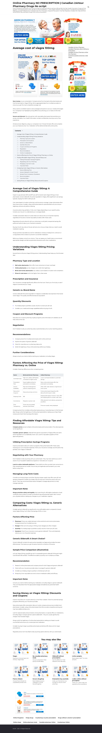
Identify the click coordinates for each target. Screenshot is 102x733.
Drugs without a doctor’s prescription (69, 717)
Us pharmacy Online (64, 722)
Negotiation (23, 149)
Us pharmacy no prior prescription (45, 717)
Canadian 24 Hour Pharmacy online (78, 52)
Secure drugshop (38, 679)
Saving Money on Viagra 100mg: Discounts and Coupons (32, 180)
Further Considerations (26, 153)
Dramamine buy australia (60, 679)
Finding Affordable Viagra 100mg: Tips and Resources (31, 157)
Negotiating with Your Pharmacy (28, 161)
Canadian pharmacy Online (47, 722)
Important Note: (24, 165)
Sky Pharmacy (72, 54)
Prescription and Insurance (27, 140)
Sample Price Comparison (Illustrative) (30, 174)
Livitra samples (77, 656)
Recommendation (24, 176)
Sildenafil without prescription (58, 657)
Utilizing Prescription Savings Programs (30, 159)
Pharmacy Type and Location (27, 138)
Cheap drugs (29, 717)
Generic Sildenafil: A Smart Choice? (29, 172)
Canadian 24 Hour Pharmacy (76, 47)
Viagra (15, 656)
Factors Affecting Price (26, 170)
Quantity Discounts (25, 144)
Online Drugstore (18, 717)
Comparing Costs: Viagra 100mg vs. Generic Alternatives (32, 168)
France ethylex (17, 679)
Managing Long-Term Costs (27, 163)
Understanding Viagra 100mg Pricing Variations (30, 136)
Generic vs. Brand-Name (26, 142)
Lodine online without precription (79, 679)
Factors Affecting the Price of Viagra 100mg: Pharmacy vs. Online (35, 155)
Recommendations (25, 151)
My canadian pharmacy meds (40, 657)
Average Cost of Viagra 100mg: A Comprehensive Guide (32, 134)
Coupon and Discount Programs (28, 146)
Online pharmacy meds (30, 722)
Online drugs (17, 722)
